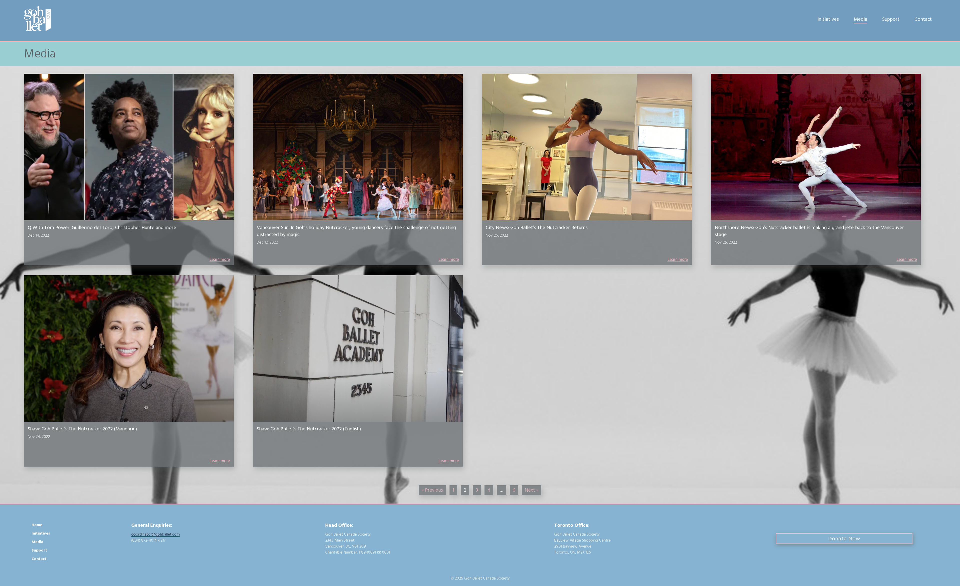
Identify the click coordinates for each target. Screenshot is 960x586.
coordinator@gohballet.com (155, 534)
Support (891, 19)
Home (37, 525)
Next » (531, 490)
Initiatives (828, 19)
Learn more (220, 259)
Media (860, 19)
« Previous (432, 490)
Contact (923, 19)
